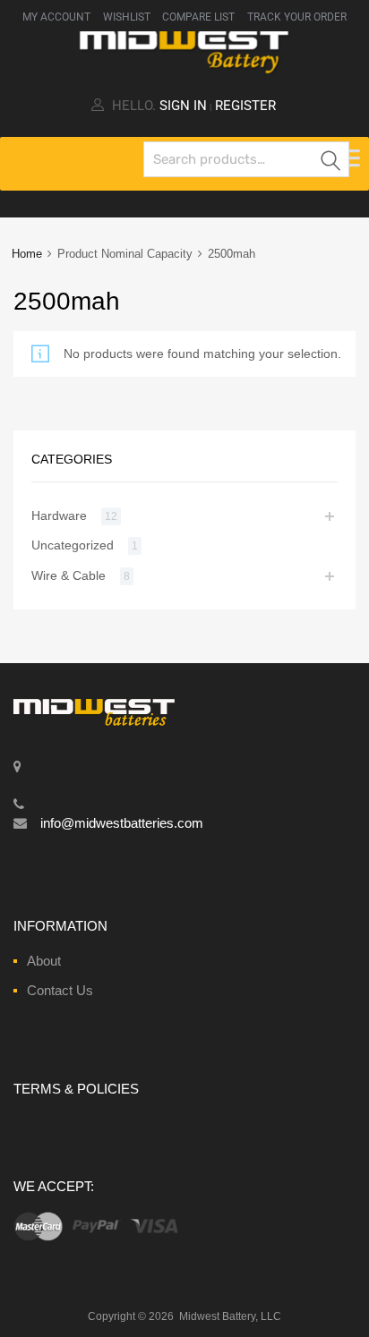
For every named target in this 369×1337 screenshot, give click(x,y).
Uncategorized (72, 545)
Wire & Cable (68, 575)
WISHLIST (126, 17)
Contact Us (60, 990)
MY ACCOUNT (56, 17)
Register (245, 106)
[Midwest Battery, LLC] (184, 70)
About (44, 960)
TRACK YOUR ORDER (297, 17)
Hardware (59, 515)
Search (331, 162)
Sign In (183, 106)
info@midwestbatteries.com (121, 822)
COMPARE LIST (198, 17)
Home (27, 253)
